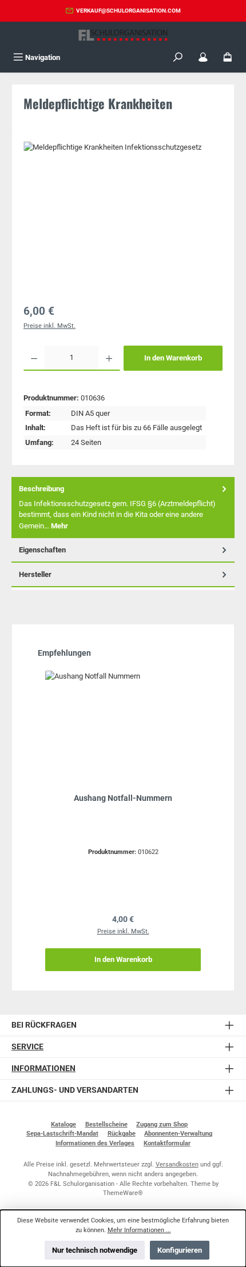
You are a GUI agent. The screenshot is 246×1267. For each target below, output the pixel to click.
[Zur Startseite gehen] (123, 35)
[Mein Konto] (203, 57)
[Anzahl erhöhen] (109, 358)
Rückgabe (122, 1133)
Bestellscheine (106, 1124)
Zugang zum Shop (162, 1124)
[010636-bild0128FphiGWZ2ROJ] (123, 206)
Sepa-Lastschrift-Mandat (62, 1133)
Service (27, 1047)
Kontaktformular (167, 1143)
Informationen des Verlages (94, 1143)
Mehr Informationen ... (139, 1230)
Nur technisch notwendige (94, 1250)
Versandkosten (177, 1164)
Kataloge (63, 1124)
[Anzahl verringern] (34, 358)
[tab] (123, 507)
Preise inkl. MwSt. (49, 326)
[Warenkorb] (227, 57)
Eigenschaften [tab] (42, 550)
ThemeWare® (123, 1193)
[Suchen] (178, 57)
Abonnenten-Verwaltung (178, 1133)
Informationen (43, 1068)
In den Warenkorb (173, 358)
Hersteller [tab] (35, 574)
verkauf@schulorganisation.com (128, 10)
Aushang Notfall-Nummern (123, 798)
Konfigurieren (179, 1250)
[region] (123, 219)
